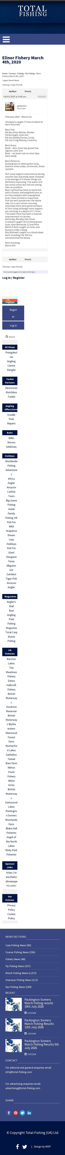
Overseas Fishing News (18, 980)
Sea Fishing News (15, 987)
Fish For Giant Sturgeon (11, 552)
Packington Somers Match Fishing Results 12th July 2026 (39, 1023)
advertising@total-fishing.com (22, 1088)
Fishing (20, 73)
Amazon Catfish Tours (11, 492)
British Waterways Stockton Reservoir (11, 702)
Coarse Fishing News (17, 952)
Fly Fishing (30, 73)
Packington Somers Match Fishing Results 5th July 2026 (41, 1044)
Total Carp (11, 632)
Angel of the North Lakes (11, 841)
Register (19, 278)
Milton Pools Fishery (11, 772)
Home (5, 73)
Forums (12, 73)
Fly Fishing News (14, 966)
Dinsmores (11, 388)
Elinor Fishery (14, 80)
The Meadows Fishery (11, 672)
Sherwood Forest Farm (11, 737)
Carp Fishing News (15, 945)
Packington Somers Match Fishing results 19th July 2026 (38, 1003)
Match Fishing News (16, 973)
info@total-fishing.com (18, 1072)
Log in (6, 278)
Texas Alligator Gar (11, 565)
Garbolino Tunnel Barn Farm (11, 759)
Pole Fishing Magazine (11, 623)
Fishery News (12, 959)
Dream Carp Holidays (11, 539)
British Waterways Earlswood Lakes (11, 798)
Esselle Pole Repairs (11, 419)
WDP (48, 1146)
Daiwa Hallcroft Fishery (11, 685)
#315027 (42, 96)
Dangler (11, 370)
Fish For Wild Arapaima (11, 526)
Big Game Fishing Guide (11, 505)
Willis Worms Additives (11, 442)
